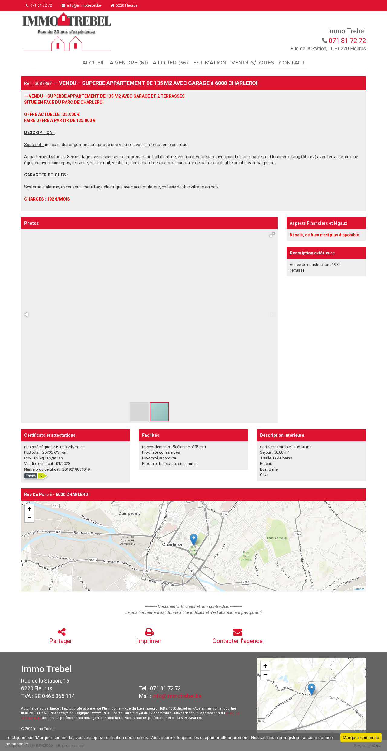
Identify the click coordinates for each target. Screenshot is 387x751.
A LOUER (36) (170, 63)
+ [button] (29, 508)
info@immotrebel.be (177, 696)
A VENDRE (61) (129, 63)
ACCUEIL (93, 63)
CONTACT (292, 63)
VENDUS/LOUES (252, 63)
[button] (272, 235)
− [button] (29, 517)
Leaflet (359, 588)
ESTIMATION (209, 63)
